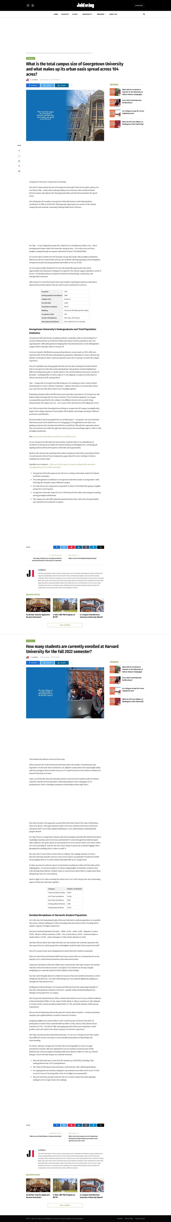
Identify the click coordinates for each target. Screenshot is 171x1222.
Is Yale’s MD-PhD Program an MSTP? (64, 616)
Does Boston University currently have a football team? (55, 436)
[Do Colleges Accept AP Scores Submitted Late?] (115, 113)
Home (56, 14)
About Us (113, 14)
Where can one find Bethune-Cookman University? (46, 1136)
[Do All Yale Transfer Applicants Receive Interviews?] (38, 605)
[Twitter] (19, 156)
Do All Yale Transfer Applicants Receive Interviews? (38, 616)
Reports (65, 14)
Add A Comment (65, 625)
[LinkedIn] (19, 161)
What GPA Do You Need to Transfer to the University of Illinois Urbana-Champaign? (132, 92)
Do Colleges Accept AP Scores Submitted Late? (133, 112)
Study (74, 14)
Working (100, 14)
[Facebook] (19, 151)
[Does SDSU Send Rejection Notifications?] (115, 103)
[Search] (144, 14)
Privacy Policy (129, 1218)
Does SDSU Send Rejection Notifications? (131, 101)
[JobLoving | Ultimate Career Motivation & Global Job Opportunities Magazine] (85, 5)
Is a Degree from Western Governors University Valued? (91, 616)
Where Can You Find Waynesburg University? (83, 558)
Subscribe (139, 5)
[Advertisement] (85, 35)
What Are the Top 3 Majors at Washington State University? (133, 123)
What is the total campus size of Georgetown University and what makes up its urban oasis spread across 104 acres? (83, 1138)
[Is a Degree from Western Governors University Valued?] (92, 605)
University (87, 14)
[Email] (19, 171)
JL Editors (35, 80)
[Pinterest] (19, 166)
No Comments (46, 80)
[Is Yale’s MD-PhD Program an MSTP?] (65, 605)
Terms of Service (140, 1218)
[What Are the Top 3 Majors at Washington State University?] (115, 124)
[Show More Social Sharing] (71, 85)
